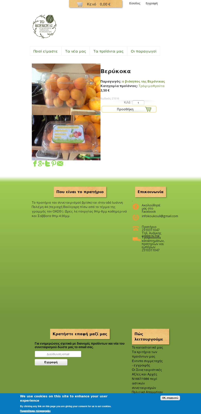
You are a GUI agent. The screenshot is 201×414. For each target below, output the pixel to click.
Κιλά (127, 102)
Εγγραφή (152, 3)
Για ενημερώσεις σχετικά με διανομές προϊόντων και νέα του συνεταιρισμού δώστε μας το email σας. (79, 345)
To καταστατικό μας (147, 347)
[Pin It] (54, 164)
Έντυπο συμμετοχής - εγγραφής (147, 363)
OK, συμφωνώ (170, 398)
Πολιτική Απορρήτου (147, 392)
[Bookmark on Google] (41, 164)
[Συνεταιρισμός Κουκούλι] (44, 38)
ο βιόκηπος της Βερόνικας (143, 81)
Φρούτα (158, 86)
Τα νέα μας (75, 51)
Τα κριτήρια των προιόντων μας (144, 354)
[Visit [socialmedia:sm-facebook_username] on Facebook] (35, 164)
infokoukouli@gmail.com (153, 216)
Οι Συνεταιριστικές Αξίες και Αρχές (147, 371)
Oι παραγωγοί (143, 51)
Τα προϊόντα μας (108, 51)
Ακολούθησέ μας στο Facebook (151, 207)
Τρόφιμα (146, 86)
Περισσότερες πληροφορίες (35, 410)
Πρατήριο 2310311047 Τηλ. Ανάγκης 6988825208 (151, 228)
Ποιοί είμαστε (46, 51)
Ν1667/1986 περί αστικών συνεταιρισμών (144, 383)
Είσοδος (134, 3)
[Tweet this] (47, 164)
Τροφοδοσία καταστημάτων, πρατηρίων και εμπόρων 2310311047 (153, 239)
